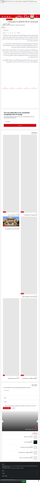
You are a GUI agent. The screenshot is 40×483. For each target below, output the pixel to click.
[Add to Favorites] (8, 33)
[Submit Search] (10, 17)
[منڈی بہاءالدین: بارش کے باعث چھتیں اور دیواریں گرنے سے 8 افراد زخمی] (20, 457)
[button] (7, 17)
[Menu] (37, 17)
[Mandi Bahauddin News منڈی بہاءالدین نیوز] (23, 17)
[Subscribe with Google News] (5, 30)
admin (9, 23)
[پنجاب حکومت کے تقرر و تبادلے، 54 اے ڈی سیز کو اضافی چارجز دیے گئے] (11, 256)
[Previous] (2, 421)
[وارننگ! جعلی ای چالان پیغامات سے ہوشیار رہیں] (20, 442)
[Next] (37, 421)
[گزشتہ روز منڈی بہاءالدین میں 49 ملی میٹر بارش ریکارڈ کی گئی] (11, 338)
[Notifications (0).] (34, 481)
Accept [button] (24, 481)
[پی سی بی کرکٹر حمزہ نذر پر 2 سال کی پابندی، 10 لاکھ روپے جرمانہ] (11, 175)
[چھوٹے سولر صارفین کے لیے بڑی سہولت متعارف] (20, 421)
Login (13, 408)
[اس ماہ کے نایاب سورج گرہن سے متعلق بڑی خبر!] (20, 437)
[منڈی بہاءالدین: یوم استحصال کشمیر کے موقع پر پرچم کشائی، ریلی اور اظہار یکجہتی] (29, 256)
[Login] (5, 17)
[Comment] (10, 33)
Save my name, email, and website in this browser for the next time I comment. (20, 405)
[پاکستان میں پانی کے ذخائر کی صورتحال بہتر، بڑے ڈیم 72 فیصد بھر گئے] (20, 447)
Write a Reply (34, 384)
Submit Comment (7, 408)
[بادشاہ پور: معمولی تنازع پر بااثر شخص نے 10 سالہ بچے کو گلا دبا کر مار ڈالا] (29, 175)
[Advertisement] (20, 7)
